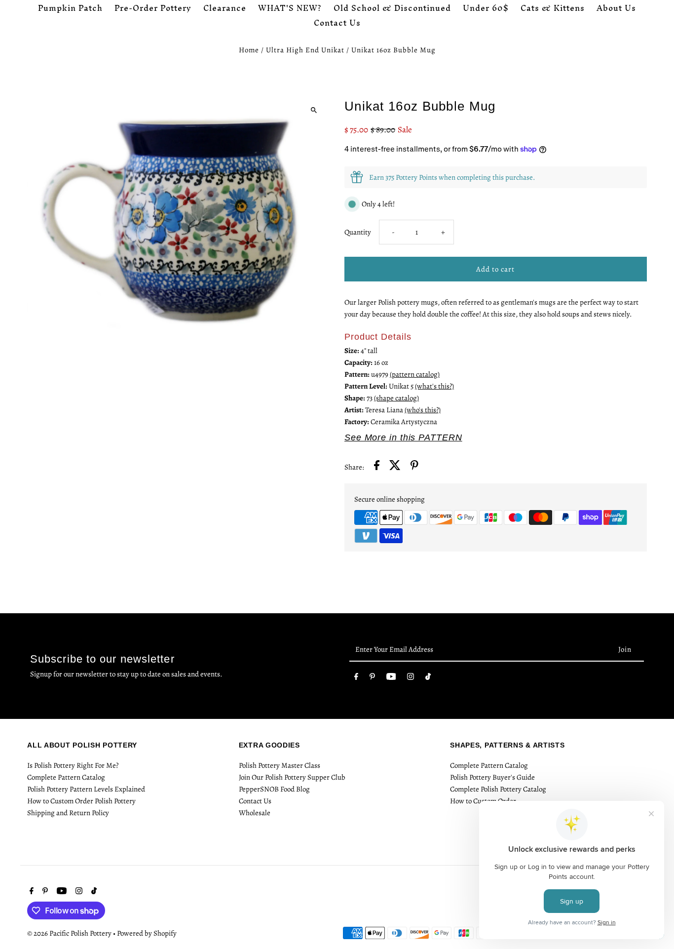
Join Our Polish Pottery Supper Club (292, 777)
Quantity (357, 232)
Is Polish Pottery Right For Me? (72, 765)
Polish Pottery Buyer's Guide (492, 777)
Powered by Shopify (147, 933)
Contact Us (255, 801)
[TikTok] (428, 678)
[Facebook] (356, 678)
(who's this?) (423, 410)
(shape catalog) (396, 398)
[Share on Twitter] (395, 467)
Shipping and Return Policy (68, 813)
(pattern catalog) (415, 374)
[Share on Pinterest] (414, 467)
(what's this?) (434, 386)
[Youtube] (391, 678)
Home (249, 50)
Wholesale (254, 813)
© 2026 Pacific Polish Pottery (70, 933)
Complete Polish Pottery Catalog (498, 789)
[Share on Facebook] (376, 467)
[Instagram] (410, 678)
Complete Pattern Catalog (66, 777)
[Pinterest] (372, 678)
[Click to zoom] (313, 110)
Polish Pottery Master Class (279, 765)
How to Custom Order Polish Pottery (81, 801)
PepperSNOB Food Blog (274, 789)
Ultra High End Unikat (305, 50)
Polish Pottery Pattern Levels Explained (86, 789)
